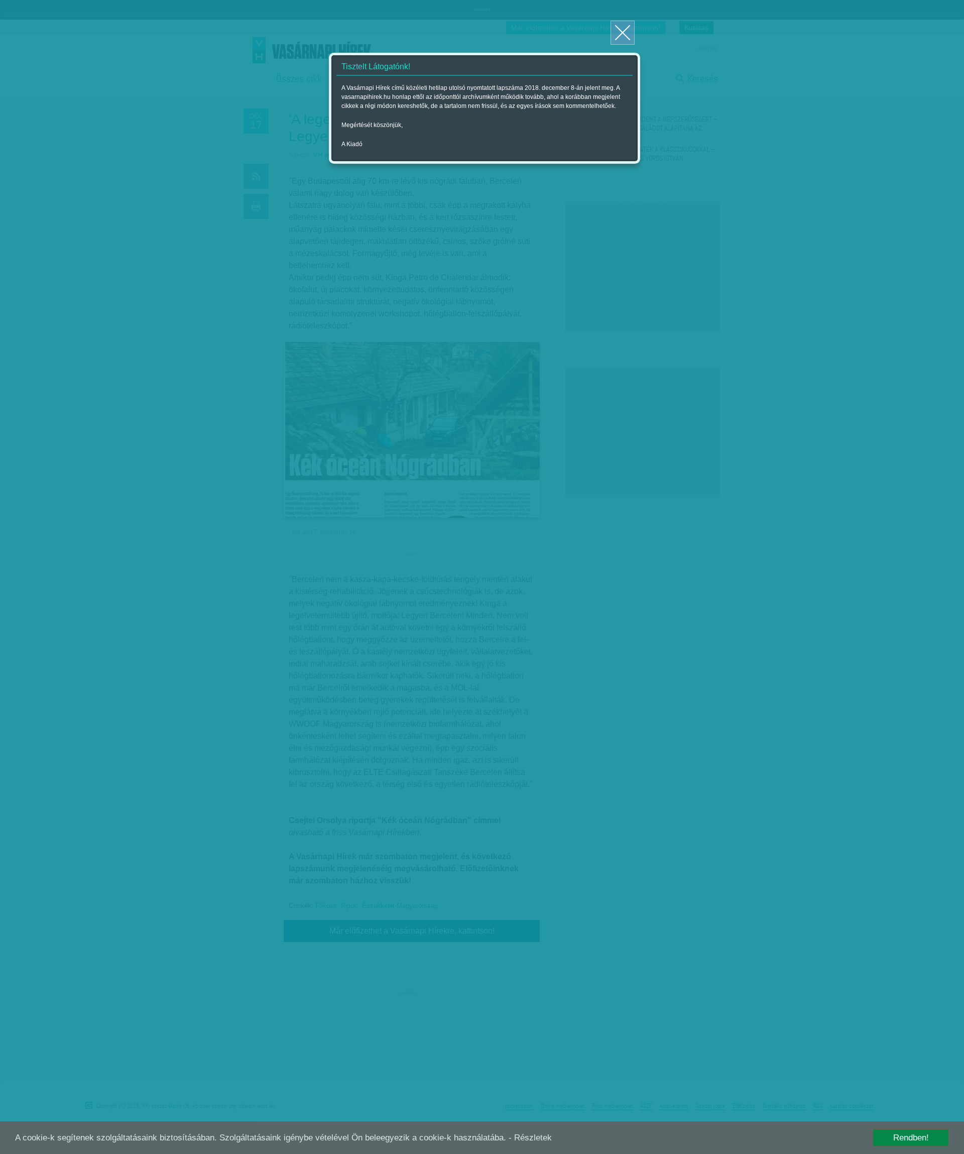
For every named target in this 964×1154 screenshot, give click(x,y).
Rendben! (911, 1137)
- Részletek (530, 1137)
